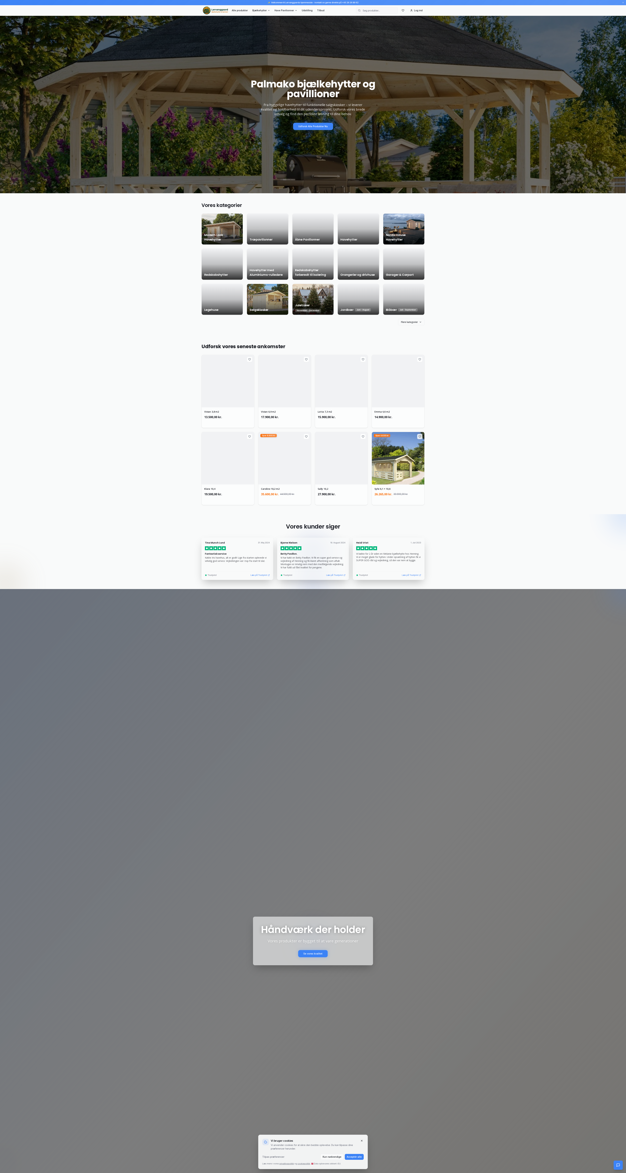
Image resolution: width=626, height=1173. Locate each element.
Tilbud (320, 10)
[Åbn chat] (618, 1165)
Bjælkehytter (259, 10)
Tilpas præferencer (273, 1156)
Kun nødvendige (332, 1156)
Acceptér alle (354, 1156)
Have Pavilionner (284, 10)
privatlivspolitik (286, 1163)
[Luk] (361, 1140)
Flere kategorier (409, 322)
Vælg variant (230, 422)
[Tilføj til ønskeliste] (249, 359)
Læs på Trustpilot (259, 575)
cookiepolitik (304, 1163)
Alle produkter (240, 10)
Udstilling (307, 10)
